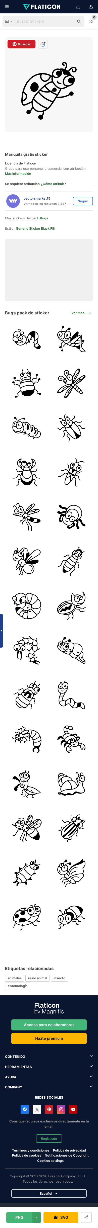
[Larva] (26, 606)
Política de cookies (26, 1155)
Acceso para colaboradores (49, 1024)
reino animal (37, 978)
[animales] (71, 472)
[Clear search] (67, 21)
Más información (18, 173)
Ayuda (10, 1077)
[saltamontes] (71, 339)
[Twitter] (37, 1109)
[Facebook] (25, 1109)
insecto (59, 978)
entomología (17, 986)
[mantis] (26, 784)
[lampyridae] (26, 561)
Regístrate (49, 1138)
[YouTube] (73, 1109)
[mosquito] (71, 383)
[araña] (71, 517)
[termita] (71, 561)
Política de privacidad (69, 1150)
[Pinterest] (49, 1109)
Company (13, 1087)
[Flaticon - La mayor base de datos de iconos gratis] (42, 7)
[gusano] (26, 428)
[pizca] (26, 472)
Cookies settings (50, 1161)
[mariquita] (71, 428)
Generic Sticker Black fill (35, 228)
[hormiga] (71, 917)
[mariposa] (71, 873)
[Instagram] (61, 1109)
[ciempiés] (26, 650)
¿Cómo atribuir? (53, 184)
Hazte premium (49, 1038)
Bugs (44, 218)
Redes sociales (49, 1097)
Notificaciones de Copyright (67, 1155)
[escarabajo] (26, 383)
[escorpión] (71, 739)
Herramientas (18, 1067)
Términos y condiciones (31, 1150)
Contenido (15, 1057)
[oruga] (71, 650)
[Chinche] (26, 695)
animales (15, 978)
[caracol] (71, 784)
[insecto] (26, 873)
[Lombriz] (26, 339)
